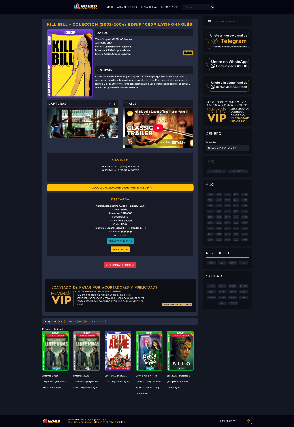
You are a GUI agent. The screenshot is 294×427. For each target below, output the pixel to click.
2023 (236, 240)
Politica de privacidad (108, 422)
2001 (219, 217)
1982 (227, 194)
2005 (210, 223)
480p (211, 263)
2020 (210, 240)
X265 (222, 303)
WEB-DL (211, 297)
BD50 (222, 286)
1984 (244, 194)
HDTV (233, 297)
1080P (61, 321)
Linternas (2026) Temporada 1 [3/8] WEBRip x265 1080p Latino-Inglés (86, 381)
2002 (227, 217)
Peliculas (238, 171)
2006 (219, 223)
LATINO (102, 321)
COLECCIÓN (71, 321)
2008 (236, 223)
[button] (109, 104)
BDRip (211, 292)
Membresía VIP (228, 421)
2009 (244, 223)
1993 (236, 205)
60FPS (243, 297)
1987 (227, 200)
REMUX (243, 286)
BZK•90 (102, 419)
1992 (227, 205)
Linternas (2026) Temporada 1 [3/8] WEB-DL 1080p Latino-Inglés (55, 381)
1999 (244, 211)
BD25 (232, 286)
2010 (210, 228)
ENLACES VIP (120, 249)
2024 (244, 240)
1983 (236, 194)
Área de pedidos (127, 7)
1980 (210, 194)
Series (217, 171)
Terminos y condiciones (81, 422)
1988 (236, 200)
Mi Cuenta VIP (169, 7)
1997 (227, 211)
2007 (227, 223)
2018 (236, 234)
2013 (236, 228)
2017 (227, 234)
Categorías (211, 142)
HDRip (233, 292)
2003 (236, 217)
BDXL (211, 286)
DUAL (81, 321)
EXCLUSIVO (91, 321)
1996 (219, 211)
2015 (210, 234)
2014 (244, 228)
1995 (210, 211)
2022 (227, 240)
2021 (219, 240)
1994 (244, 205)
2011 (219, 228)
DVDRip (243, 292)
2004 (244, 217)
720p (222, 263)
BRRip (222, 292)
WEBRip (222, 297)
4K (243, 263)
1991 (219, 205)
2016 (219, 234)
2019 (244, 234)
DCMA (125, 422)
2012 (227, 228)
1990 (210, 205)
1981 (219, 194)
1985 (210, 200)
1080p (233, 263)
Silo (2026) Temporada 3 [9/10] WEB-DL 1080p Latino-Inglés (178, 381)
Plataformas (149, 7)
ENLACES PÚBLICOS (120, 241)
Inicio (109, 7)
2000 (210, 217)
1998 (236, 211)
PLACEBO (233, 303)
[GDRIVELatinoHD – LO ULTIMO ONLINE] (85, 6)
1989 (244, 200)
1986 (219, 200)
